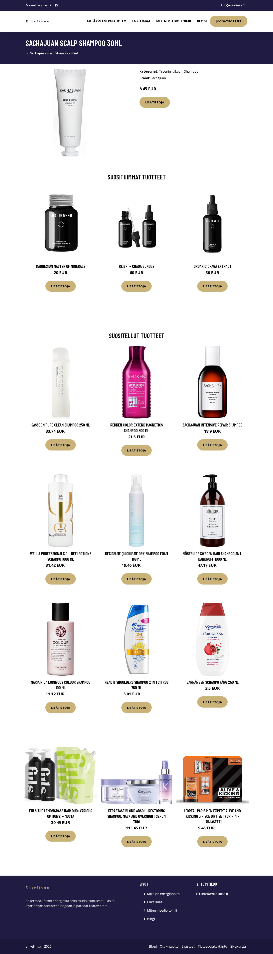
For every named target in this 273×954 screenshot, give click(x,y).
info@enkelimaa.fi (232, 5)
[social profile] (56, 5)
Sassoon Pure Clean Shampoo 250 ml (60, 424)
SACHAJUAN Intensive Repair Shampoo (212, 424)
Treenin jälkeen (170, 71)
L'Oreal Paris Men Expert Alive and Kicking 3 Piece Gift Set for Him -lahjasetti (212, 816)
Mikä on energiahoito (163, 894)
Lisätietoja (154, 102)
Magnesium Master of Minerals (60, 266)
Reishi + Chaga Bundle (136, 266)
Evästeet (188, 946)
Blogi (202, 21)
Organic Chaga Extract (212, 266)
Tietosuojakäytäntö (212, 946)
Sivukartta (238, 946)
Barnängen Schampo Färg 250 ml (212, 682)
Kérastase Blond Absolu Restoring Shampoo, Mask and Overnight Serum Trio (136, 816)
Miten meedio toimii (173, 21)
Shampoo (191, 71)
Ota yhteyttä (169, 946)
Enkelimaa (141, 21)
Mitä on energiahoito (106, 21)
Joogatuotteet (229, 21)
